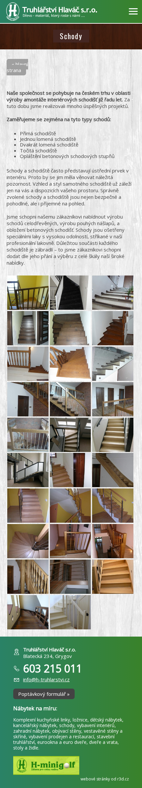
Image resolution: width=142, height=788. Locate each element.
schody (66, 725)
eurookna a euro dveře (62, 742)
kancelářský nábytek (34, 725)
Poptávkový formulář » (44, 694)
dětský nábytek (106, 720)
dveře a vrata (103, 742)
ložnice (80, 720)
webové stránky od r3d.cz (105, 779)
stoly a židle (25, 748)
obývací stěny (66, 731)
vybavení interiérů (96, 725)
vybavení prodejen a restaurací (61, 736)
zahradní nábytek (31, 731)
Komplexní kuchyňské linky (41, 720)
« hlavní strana (17, 67)
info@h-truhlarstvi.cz (46, 679)
